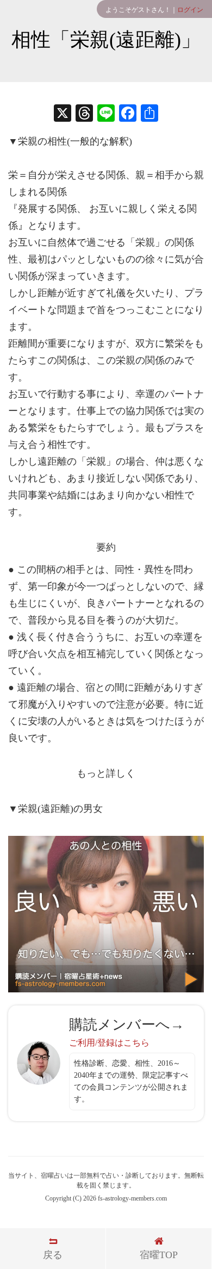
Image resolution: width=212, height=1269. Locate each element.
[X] (62, 114)
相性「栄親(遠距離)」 (106, 40)
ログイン (190, 10)
